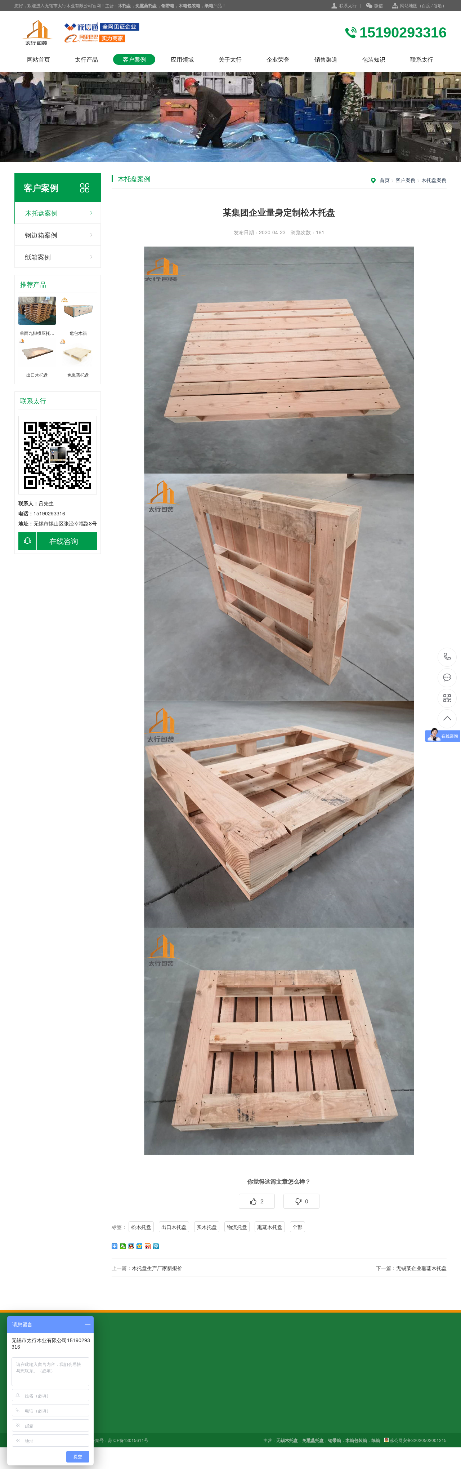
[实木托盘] (279, 925)
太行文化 (175, 1414)
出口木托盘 (174, 1226)
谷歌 (438, 5)
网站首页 (38, 59)
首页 (385, 179)
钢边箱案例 (41, 234)
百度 (426, 5)
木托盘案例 (41, 212)
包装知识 (373, 59)
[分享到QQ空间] (139, 1246)
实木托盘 (207, 1226)
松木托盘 (141, 1226)
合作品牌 (175, 1425)
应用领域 (182, 59)
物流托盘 (237, 1226)
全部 (297, 1226)
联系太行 (348, 5)
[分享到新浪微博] (148, 1246)
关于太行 (230, 59)
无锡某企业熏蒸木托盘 (421, 1267)
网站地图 (408, 5)
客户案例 (134, 59)
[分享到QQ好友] (131, 1246)
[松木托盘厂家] (279, 698)
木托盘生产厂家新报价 (157, 1267)
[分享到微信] (123, 1246)
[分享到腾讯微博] (156, 1246)
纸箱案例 (38, 256)
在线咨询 (63, 541)
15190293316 (447, 657)
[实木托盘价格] (279, 471)
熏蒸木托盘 (269, 1226)
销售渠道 (325, 59)
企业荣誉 (278, 59)
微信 (378, 5)
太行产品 (86, 59)
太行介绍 (175, 1404)
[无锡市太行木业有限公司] (93, 32)
